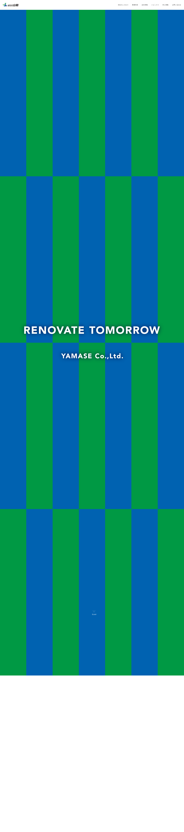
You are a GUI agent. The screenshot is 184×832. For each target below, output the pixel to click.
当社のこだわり (123, 5)
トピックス (155, 5)
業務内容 (135, 5)
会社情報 (145, 5)
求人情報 (165, 5)
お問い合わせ (176, 5)
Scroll (94, 614)
